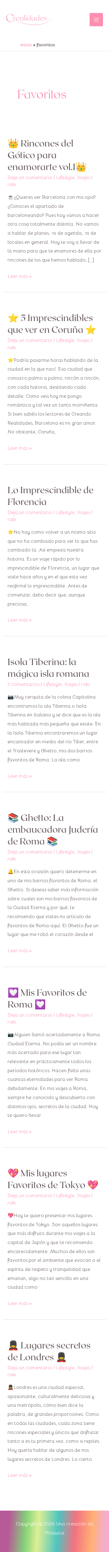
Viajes (83, 178)
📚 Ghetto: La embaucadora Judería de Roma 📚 (53, 829)
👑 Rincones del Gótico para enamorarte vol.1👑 (47, 154)
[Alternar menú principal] (96, 19)
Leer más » (20, 275)
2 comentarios (23, 684)
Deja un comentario (30, 178)
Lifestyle (65, 178)
